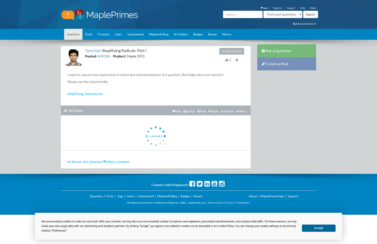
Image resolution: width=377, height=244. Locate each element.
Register (277, 8)
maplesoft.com (196, 202)
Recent (212, 34)
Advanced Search (305, 23)
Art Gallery (181, 34)
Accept (318, 228)
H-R (100, 56)
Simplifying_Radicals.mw (85, 94)
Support (291, 8)
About (313, 8)
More (225, 34)
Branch (190, 111)
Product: (119, 56)
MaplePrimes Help (272, 196)
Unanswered (136, 34)
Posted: (91, 56)
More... (243, 111)
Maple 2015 (136, 56)
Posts (89, 34)
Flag (178, 111)
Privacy (229, 202)
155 (107, 56)
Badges (198, 34)
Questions (73, 34)
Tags (120, 196)
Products (104, 34)
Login (265, 8)
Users (118, 34)
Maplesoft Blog (158, 34)
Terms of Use (215, 202)
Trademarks (243, 202)
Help (302, 8)
